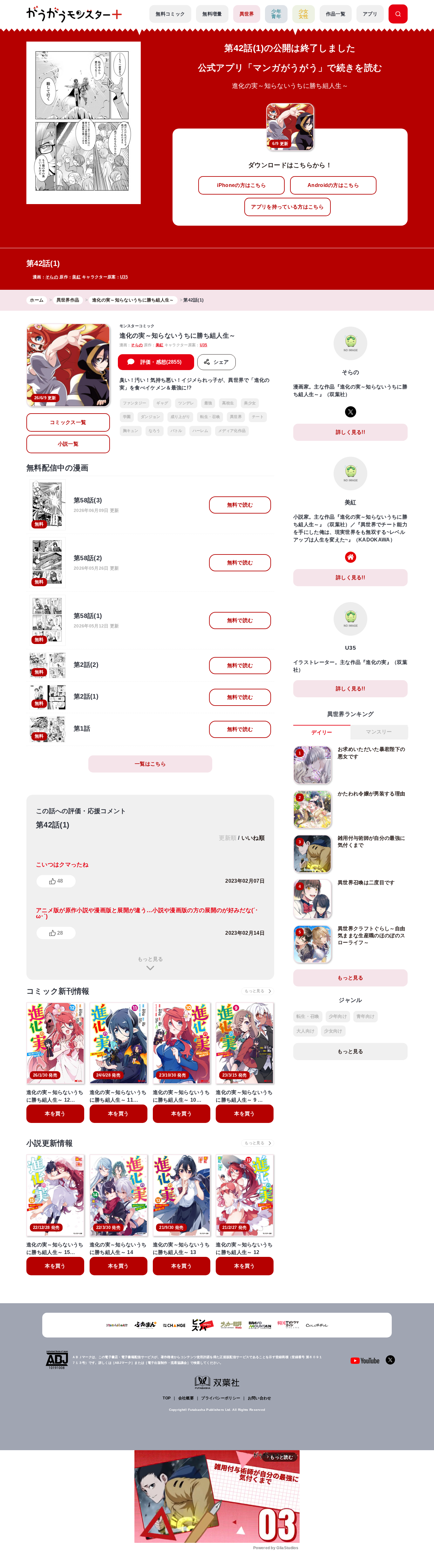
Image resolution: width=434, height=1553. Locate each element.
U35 (124, 277)
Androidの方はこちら (333, 185)
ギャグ (162, 403)
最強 (208, 403)
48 (60, 881)
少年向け (338, 1016)
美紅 (76, 277)
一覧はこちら (150, 764)
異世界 (247, 14)
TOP (167, 1398)
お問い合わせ (259, 1398)
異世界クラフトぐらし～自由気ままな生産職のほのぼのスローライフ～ (371, 936)
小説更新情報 (49, 1143)
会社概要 (186, 1398)
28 (60, 933)
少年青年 (276, 14)
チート (258, 417)
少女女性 (304, 14)
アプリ (370, 14)
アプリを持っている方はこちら (287, 206)
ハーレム (200, 430)
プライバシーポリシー (220, 1398)
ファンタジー (134, 403)
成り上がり (180, 417)
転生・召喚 (210, 417)
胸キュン (131, 430)
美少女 (250, 403)
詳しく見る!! (350, 432)
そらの (51, 277)
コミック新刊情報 (58, 991)
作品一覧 (335, 14)
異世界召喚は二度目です (366, 882)
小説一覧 (68, 444)
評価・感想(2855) (161, 362)
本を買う (55, 1113)
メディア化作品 (232, 430)
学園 (127, 417)
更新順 (227, 838)
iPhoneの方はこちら (241, 185)
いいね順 (253, 838)
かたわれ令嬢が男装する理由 (371, 793)
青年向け (365, 1016)
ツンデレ (186, 403)
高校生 (228, 403)
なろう (154, 430)
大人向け (305, 1030)
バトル (176, 430)
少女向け (333, 1030)
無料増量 (212, 14)
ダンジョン (150, 417)
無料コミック (170, 14)
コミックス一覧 (68, 422)
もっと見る (150, 959)
